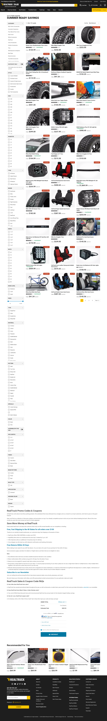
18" (11, 147)
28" (11, 163)
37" (11, 115)
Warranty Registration (91, 702)
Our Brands (38, 687)
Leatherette (13, 352)
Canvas (12, 355)
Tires (9, 48)
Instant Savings (13, 407)
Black (11, 422)
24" (11, 158)
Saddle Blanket (13, 336)
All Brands (55, 690)
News (37, 690)
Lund (11, 212)
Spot (11, 478)
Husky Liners (13, 196)
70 (11, 255)
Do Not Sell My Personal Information (47, 716)
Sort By (86, 23)
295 (11, 112)
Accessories (13, 86)
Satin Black (12, 460)
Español (87, 708)
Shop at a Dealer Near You (86, 1)
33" (11, 117)
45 (11, 268)
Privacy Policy (39, 693)
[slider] (8, 301)
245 (11, 131)
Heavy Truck (55, 696)
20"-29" (12, 440)
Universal (12, 492)
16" (11, 142)
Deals (54, 9)
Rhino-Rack (13, 204)
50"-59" (12, 448)
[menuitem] (3, 10)
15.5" (11, 242)
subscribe (85, 587)
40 (11, 273)
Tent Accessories (14, 91)
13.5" (11, 237)
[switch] (16, 64)
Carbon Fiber (13, 385)
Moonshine (12, 379)
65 (11, 263)
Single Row (12, 310)
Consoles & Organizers (13, 29)
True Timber (13, 401)
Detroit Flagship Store (41, 706)
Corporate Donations (74, 684)
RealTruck (10, 39)
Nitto (11, 193)
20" (11, 153)
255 (11, 123)
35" (11, 109)
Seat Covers (11, 34)
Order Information (90, 684)
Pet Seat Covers (13, 78)
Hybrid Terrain (13, 176)
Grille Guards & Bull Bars (13, 61)
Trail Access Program (74, 693)
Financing (88, 687)
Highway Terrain (14, 184)
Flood (11, 475)
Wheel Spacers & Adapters (14, 50)
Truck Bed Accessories (13, 58)
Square (12, 506)
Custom (12, 457)
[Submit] (28, 697)
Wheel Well (12, 318)
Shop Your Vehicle (12, 9)
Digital (11, 393)
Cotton (11, 328)
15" (11, 139)
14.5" (11, 239)
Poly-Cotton (13, 360)
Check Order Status (90, 693)
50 (11, 265)
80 (11, 271)
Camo (11, 331)
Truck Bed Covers (32, 9)
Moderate (12, 288)
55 (11, 257)
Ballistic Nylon (13, 344)
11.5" (11, 231)
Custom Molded (13, 75)
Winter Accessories (12, 37)
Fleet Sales (88, 710)
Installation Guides (57, 681)
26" (11, 161)
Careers (38, 684)
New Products (22, 9)
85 (11, 281)
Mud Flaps (10, 53)
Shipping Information (90, 690)
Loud (11, 291)
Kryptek (12, 396)
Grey (11, 424)
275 (11, 101)
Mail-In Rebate (13, 415)
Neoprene (12, 350)
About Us (38, 681)
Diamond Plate (13, 463)
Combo (12, 473)
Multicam (12, 390)
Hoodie (12, 89)
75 (11, 260)
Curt (11, 223)
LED (11, 485)
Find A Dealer (89, 699)
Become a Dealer (40, 703)
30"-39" (12, 442)
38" (11, 128)
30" (11, 166)
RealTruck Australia (73, 700)
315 (11, 125)
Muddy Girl (12, 377)
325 (11, 120)
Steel (11, 341)
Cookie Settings (70, 716)
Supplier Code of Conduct (41, 696)
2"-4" (11, 437)
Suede (11, 358)
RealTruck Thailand (73, 708)
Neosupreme (13, 339)
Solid (11, 366)
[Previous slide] (8, 660)
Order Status (103, 1)
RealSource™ (72, 681)
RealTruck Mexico (73, 706)
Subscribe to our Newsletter (18, 572)
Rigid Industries (13, 202)
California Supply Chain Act (60, 716)
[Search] (75, 5)
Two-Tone (12, 369)
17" (11, 145)
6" (10, 450)
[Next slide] (98, 660)
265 (11, 104)
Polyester (12, 333)
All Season (12, 181)
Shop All (3, 9)
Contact (96, 1)
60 (11, 252)
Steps (48, 9)
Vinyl (11, 347)
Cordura (12, 325)
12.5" (11, 234)
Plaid (11, 398)
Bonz (11, 382)
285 (11, 99)
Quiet (11, 294)
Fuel (11, 207)
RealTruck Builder (54, 1)
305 (11, 107)
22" (11, 155)
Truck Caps (42, 9)
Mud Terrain (13, 178)
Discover (61, 9)
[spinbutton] (10, 303)
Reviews (71, 687)
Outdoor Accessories (13, 45)
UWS (11, 226)
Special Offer (13, 409)
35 (11, 279)
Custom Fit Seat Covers (15, 81)
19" (11, 150)
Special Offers (56, 693)
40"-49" (12, 445)
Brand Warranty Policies (91, 705)
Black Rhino (13, 220)
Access (12, 199)
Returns (87, 696)
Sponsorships (72, 690)
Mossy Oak (12, 371)
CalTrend (12, 210)
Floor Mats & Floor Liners (13, 31)
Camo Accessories (12, 42)
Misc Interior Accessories (13, 26)
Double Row (13, 316)
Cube (11, 313)
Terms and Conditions (78, 716)
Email (8, 694)
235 (11, 133)
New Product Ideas (57, 699)
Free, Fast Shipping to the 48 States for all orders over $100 (30, 529)
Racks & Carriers (12, 56)
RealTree (12, 374)
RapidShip (55, 684)
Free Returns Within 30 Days (18, 545)
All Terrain (12, 173)
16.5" (11, 245)
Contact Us (88, 681)
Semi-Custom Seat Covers (16, 83)
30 (11, 276)
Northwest (12, 191)
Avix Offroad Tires (14, 218)
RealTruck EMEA (73, 703)
